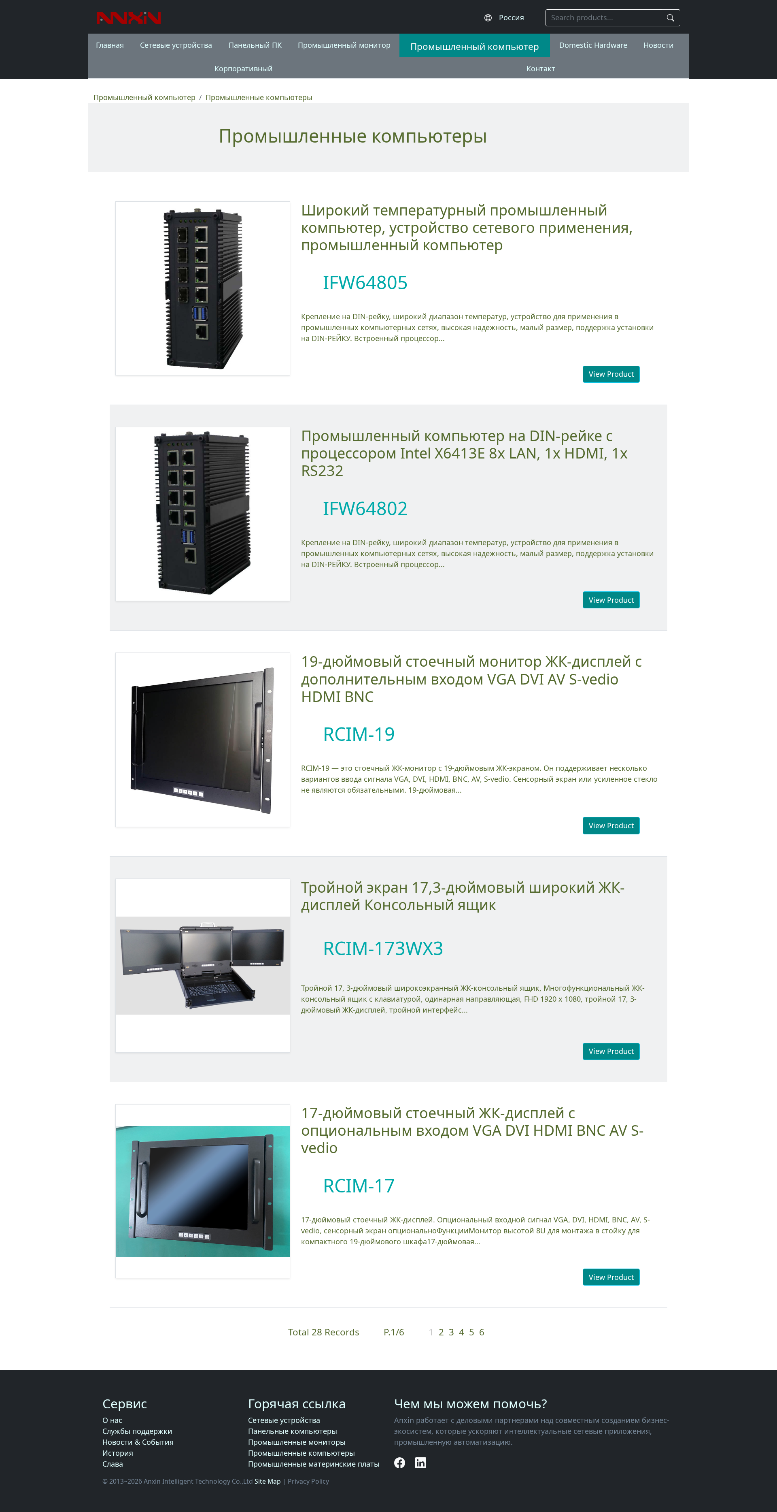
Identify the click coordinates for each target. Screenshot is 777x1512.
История (117, 1453)
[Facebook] (401, 1462)
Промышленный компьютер (474, 46)
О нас (112, 1420)
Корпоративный (243, 68)
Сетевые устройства (176, 45)
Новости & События (138, 1442)
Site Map (268, 1481)
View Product (611, 374)
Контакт (540, 68)
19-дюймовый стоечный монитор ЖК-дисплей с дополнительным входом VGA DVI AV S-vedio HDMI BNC (471, 678)
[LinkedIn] (420, 1462)
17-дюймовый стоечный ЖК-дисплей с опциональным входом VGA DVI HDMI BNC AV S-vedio (472, 1130)
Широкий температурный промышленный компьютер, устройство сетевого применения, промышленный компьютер (467, 227)
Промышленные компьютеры (301, 1453)
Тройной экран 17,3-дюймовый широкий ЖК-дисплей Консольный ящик (463, 896)
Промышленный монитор (344, 45)
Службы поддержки (137, 1431)
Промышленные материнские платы (314, 1464)
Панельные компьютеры (292, 1431)
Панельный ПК (255, 45)
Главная (110, 45)
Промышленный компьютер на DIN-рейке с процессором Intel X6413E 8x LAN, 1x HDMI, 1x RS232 (464, 453)
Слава (112, 1464)
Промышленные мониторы (297, 1442)
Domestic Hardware (593, 45)
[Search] (671, 18)
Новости (658, 45)
